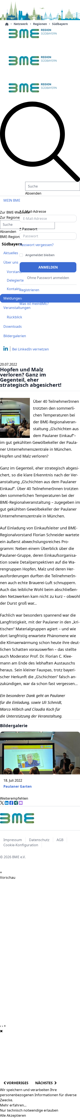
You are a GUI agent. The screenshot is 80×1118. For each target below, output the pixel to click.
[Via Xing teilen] (16, 803)
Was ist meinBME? (34, 303)
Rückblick (14, 317)
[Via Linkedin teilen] (7, 803)
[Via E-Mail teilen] (21, 803)
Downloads (12, 326)
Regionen (40, 24)
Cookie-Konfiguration (20, 845)
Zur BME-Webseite (15, 212)
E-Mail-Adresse (32, 211)
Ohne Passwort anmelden (48, 277)
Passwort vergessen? (36, 244)
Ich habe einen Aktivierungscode (45, 296)
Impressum (12, 839)
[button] (40, 142)
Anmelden (48, 267)
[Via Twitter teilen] (2, 803)
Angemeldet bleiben (40, 255)
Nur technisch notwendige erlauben (29, 1110)
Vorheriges (17, 1083)
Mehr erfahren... (13, 1105)
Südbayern (60, 24)
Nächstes (44, 1083)
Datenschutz (39, 839)
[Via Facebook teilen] (11, 803)
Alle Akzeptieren (13, 1115)
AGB (60, 839)
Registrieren (29, 290)
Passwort (28, 229)
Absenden (33, 193)
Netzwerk (21, 24)
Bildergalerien (14, 336)
